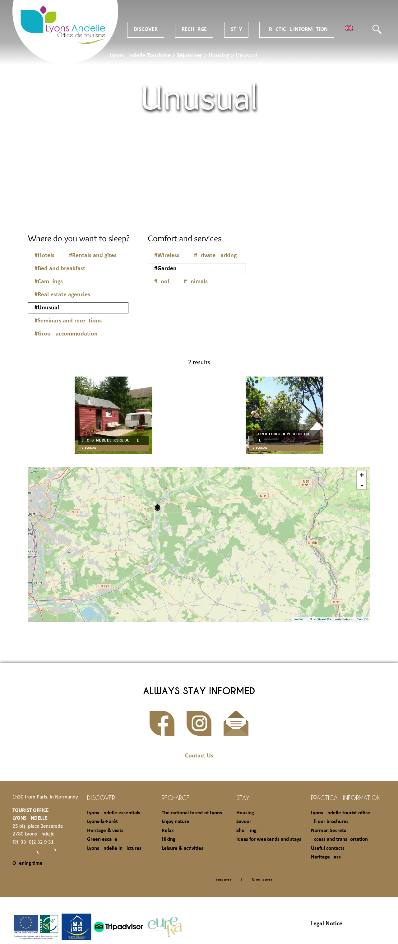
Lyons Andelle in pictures (114, 848)
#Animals (196, 282)
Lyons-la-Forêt (102, 821)
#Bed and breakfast (60, 269)
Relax (168, 830)
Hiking (168, 839)
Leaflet (298, 619)
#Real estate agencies (62, 295)
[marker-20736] (157, 507)
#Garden (165, 269)
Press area (222, 879)
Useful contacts (328, 848)
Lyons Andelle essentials (113, 813)
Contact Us (199, 756)
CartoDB (362, 619)
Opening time (27, 863)
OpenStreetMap (321, 619)
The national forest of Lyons (192, 813)
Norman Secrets (328, 830)
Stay (236, 29)
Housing (245, 813)
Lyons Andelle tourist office (340, 813)
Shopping (246, 830)
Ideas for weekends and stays (268, 839)
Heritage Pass (326, 857)
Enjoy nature (175, 821)
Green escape (102, 839)
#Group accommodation (66, 334)
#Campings (49, 282)
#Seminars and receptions (68, 321)
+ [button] (362, 475)
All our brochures (330, 821)
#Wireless (166, 255)
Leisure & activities (182, 848)
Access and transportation (339, 839)
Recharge (194, 29)
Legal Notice (326, 924)
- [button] (362, 484)
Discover (146, 29)
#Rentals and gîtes (93, 255)
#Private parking (215, 255)
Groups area (262, 879)
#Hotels (44, 255)
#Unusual (47, 308)
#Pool (161, 282)
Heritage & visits (105, 830)
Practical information (297, 29)
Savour (243, 821)
